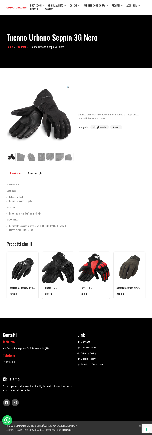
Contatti (49, 9)
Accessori (131, 5)
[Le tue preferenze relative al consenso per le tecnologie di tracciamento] (147, 430)
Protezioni (36, 5)
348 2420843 (9, 362)
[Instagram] (15, 402)
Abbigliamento (55, 5)
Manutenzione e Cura (94, 5)
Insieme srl (67, 430)
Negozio (34, 9)
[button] (67, 87)
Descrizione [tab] (15, 173)
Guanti (116, 127)
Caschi (73, 5)
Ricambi (116, 5)
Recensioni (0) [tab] (34, 173)
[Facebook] (6, 402)
